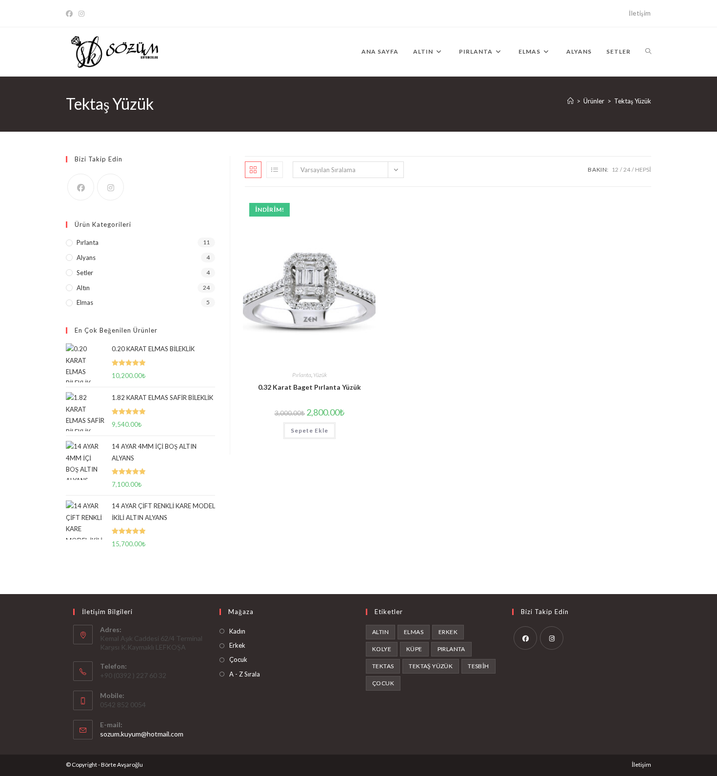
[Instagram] (81, 14)
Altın (83, 288)
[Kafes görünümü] (253, 169)
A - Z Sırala (244, 674)
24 (626, 169)
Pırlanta (301, 374)
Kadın (237, 631)
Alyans (86, 257)
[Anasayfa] (570, 101)
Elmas (85, 302)
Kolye (381, 649)
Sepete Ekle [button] (309, 430)
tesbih (478, 666)
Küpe (414, 649)
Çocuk (238, 659)
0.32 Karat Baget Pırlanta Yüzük (309, 387)
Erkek (237, 645)
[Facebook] (71, 14)
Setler (85, 273)
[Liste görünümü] (274, 169)
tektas (383, 666)
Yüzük (320, 374)
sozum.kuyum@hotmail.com (141, 734)
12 (615, 169)
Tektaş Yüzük (632, 101)
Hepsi (643, 169)
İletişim (640, 13)
